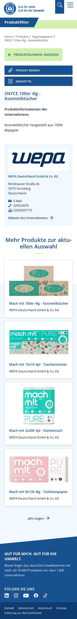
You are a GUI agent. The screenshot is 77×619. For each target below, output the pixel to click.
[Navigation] (70, 4)
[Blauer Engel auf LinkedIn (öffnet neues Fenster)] (6, 595)
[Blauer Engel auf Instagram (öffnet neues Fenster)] (16, 595)
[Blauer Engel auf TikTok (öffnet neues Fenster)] (45, 595)
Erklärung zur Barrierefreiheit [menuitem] (23, 613)
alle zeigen (36, 518)
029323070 (21, 206)
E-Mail (17, 201)
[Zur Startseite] (28, 8)
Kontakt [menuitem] (9, 608)
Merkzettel (24, 81)
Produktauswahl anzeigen (36, 55)
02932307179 (22, 210)
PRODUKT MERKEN (28, 70)
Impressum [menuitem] (45, 608)
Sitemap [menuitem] (61, 608)
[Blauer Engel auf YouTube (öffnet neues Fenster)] (26, 595)
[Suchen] (59, 4)
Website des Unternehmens (28, 218)
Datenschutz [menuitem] (26, 608)
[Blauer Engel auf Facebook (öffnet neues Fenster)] (36, 595)
